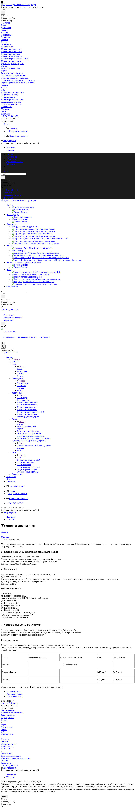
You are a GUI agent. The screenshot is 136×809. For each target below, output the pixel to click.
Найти (4, 797)
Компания (5, 749)
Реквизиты (6, 763)
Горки (19, 369)
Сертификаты (7, 717)
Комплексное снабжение (12, 713)
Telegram (10, 150)
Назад (17, 359)
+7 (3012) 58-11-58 (10, 116)
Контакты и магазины (11, 756)
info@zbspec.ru (9, 140)
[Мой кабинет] (2, 312)
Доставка (5, 739)
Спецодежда (22, 383)
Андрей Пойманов (9, 703)
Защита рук (22, 397)
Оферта (4, 761)
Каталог (15, 362)
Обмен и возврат (8, 744)
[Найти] (3, 13)
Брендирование (8, 715)
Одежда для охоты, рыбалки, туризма (34, 445)
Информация (7, 734)
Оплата (4, 741)
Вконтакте (11, 147)
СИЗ (19, 457)
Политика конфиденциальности (15, 758)
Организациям (7, 710)
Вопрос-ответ (7, 746)
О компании (6, 753)
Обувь (20, 424)
